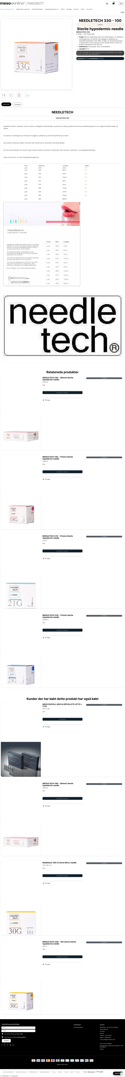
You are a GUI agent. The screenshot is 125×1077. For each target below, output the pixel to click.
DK (122, 3)
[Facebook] (3, 1045)
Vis (86, 168)
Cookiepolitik (14, 1075)
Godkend (6, 1040)
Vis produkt (104, 378)
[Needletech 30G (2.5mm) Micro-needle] (21, 900)
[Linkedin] (14, 1045)
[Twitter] (5, 1045)
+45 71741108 (108, 1035)
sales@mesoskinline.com (109, 1039)
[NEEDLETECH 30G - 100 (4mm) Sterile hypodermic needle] (21, 979)
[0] (113, 4)
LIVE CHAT (118, 1073)
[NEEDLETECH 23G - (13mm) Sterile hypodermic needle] (21, 653)
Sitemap (102, 1049)
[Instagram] (8, 1045)
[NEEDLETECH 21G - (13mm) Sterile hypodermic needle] (21, 574)
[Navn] (18, 1027)
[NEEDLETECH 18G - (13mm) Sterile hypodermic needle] (21, 494)
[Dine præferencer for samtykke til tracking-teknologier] (122, 1074)
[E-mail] (18, 1030)
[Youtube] (11, 1045)
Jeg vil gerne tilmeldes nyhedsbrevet (19, 1034)
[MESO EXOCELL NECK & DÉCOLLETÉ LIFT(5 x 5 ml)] (21, 742)
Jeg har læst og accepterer (15, 1037)
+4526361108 (107, 1037)
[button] (121, 12)
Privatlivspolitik (5, 1075)
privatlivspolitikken (21, 1037)
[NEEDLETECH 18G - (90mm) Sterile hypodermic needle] (21, 415)
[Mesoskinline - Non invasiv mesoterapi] (54, 3)
